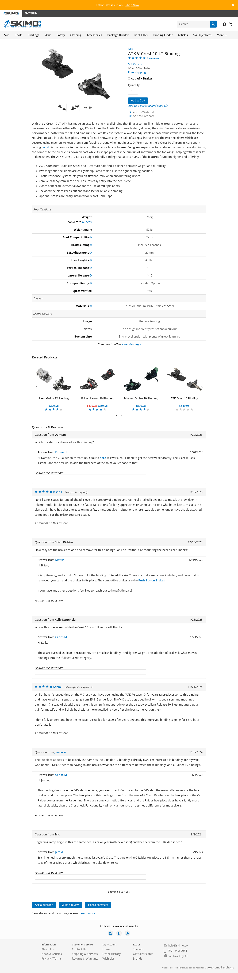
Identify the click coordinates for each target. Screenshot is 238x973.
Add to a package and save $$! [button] (147, 106)
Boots (18, 35)
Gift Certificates (143, 954)
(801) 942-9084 (177, 951)
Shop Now (132, 5)
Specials (138, 949)
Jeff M (59, 852)
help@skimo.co (178, 945)
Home (106, 949)
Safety (61, 35)
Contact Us (79, 949)
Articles (183, 35)
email (218, 967)
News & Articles (51, 954)
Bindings (33, 35)
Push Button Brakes (151, 580)
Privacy (46, 958)
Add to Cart (138, 100)
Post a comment (98, 904)
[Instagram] (110, 933)
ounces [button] (87, 222)
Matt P (59, 560)
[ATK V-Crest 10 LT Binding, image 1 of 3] (62, 107)
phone (229, 967)
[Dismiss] (233, 4)
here (103, 458)
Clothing (75, 35)
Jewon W (60, 752)
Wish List (108, 958)
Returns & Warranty (85, 958)
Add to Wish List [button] (143, 112)
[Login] (226, 24)
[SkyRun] (31, 13)
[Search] (213, 24)
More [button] (220, 35)
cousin (46, 147)
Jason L (58, 492)
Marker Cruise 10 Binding (141, 398)
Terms (57, 958)
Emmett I (61, 452)
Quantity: (134, 85)
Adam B (58, 687)
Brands (137, 958)
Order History (111, 954)
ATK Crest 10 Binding (184, 398)
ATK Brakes (145, 78)
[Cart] (232, 25)
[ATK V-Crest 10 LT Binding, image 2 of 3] (75, 107)
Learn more (87, 913)
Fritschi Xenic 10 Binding (97, 398)
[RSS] (127, 933)
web (211, 967)
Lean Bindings (131, 344)
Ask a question (44, 904)
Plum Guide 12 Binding (54, 398)
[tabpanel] (54, 386)
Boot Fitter (141, 35)
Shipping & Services (85, 954)
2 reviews (153, 58)
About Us (47, 949)
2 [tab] (122, 415)
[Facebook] (119, 933)
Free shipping (137, 72)
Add (141, 78)
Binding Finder (163, 35)
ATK (130, 49)
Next (202, 386)
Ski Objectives (202, 35)
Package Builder (118, 35)
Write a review (70, 904)
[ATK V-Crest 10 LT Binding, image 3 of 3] (88, 107)
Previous (36, 386)
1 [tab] (116, 415)
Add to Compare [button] (144, 116)
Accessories (94, 35)
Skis (6, 35)
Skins (47, 35)
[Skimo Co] (22, 27)
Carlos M (61, 637)
